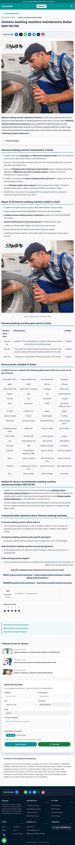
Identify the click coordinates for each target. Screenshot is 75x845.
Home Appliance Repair (34, 809)
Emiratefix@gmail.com (33, 830)
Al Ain (15, 830)
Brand (6, 709)
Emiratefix (7, 6)
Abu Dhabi (16, 826)
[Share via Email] (38, 34)
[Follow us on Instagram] (43, 34)
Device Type (42, 701)
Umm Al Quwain (18, 833)
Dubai (3, 826)
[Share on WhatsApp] (25, 34)
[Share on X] (21, 34)
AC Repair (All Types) (33, 805)
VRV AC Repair (55, 805)
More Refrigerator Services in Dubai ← (16, 628)
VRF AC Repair (55, 809)
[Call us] (4, 835)
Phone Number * (43, 692)
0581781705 (30, 826)
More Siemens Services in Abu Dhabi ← (16, 625)
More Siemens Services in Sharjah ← (16, 632)
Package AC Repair (57, 812)
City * (6, 701)
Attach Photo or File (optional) (13, 731)
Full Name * (7, 692)
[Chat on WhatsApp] (4, 840)
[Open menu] (71, 6)
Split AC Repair (55, 816)
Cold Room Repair (32, 812)
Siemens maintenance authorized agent (30, 17)
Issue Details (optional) (11, 717)
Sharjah (4, 830)
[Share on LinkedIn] (29, 34)
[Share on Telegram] (34, 34)
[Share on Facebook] (16, 34)
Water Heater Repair (33, 816)
